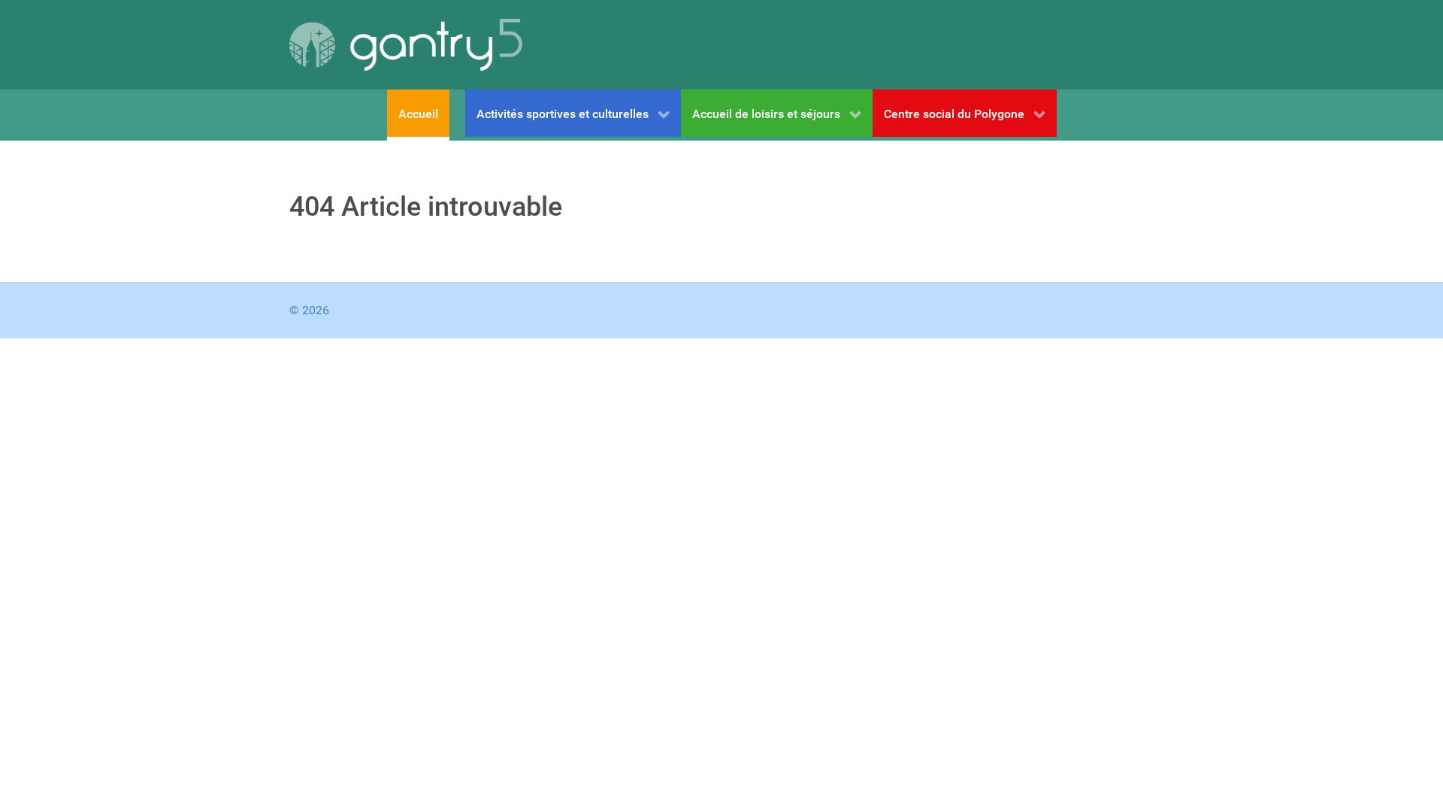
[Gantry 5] (405, 45)
